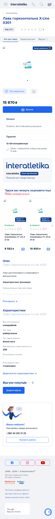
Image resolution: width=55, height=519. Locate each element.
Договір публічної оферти (17, 493)
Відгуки (43, 39)
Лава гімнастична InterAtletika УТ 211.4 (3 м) (15, 237)
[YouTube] (43, 463)
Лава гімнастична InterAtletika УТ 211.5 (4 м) (40, 237)
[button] (52, 226)
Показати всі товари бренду (20, 177)
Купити (29, 109)
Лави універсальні (17, 194)
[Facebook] (12, 463)
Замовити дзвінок (27, 440)
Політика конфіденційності (17, 490)
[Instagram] (27, 463)
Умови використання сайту (17, 497)
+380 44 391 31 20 (16, 433)
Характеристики (27, 39)
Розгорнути (9, 301)
